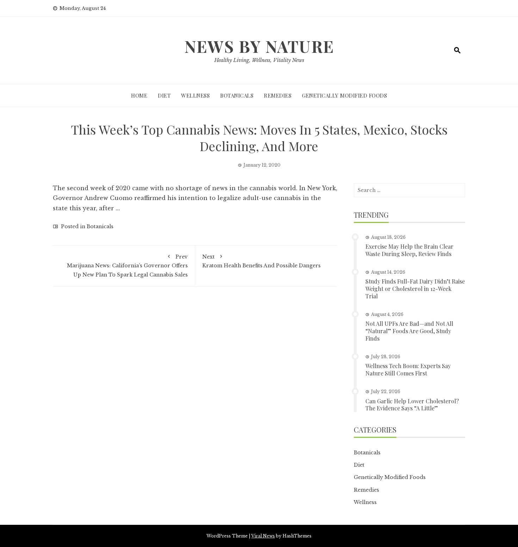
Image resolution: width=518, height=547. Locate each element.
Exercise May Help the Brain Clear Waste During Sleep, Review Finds (409, 250)
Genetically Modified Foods (344, 95)
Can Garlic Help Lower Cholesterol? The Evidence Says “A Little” (412, 404)
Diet (164, 95)
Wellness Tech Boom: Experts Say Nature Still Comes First (408, 369)
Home (139, 95)
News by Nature (259, 46)
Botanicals (236, 95)
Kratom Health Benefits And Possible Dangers (261, 261)
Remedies (277, 95)
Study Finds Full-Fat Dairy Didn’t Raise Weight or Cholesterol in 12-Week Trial (415, 289)
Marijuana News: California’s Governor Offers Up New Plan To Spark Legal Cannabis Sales (127, 266)
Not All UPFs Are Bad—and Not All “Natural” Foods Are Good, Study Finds (409, 331)
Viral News (263, 536)
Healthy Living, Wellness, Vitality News (259, 60)
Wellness (195, 95)
